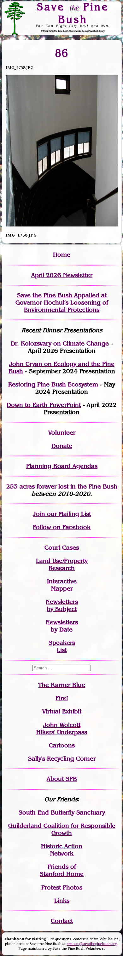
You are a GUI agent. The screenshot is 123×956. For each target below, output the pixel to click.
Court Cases (61, 547)
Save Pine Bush (73, 12)
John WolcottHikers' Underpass (61, 728)
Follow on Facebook (62, 527)
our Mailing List (68, 514)
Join (39, 514)
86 (61, 53)
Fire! (62, 698)
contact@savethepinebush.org (92, 944)
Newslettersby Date (62, 626)
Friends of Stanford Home (62, 870)
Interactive (62, 581)
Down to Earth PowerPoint (44, 405)
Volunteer (61, 432)
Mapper (62, 588)
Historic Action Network (61, 850)
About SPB (62, 778)
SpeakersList (62, 646)
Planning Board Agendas (61, 466)
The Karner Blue (61, 685)
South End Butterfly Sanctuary (62, 812)
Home (61, 254)
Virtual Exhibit (61, 711)
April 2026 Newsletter (61, 275)
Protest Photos (61, 887)
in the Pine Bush (80, 486)
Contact (62, 921)
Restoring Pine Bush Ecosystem (53, 384)
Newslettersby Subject (62, 605)
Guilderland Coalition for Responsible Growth (61, 829)
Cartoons (62, 745)
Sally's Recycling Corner (62, 758)
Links (61, 900)
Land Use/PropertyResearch (62, 564)
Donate (61, 445)
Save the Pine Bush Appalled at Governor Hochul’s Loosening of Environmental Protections (61, 302)
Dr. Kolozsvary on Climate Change (61, 343)
